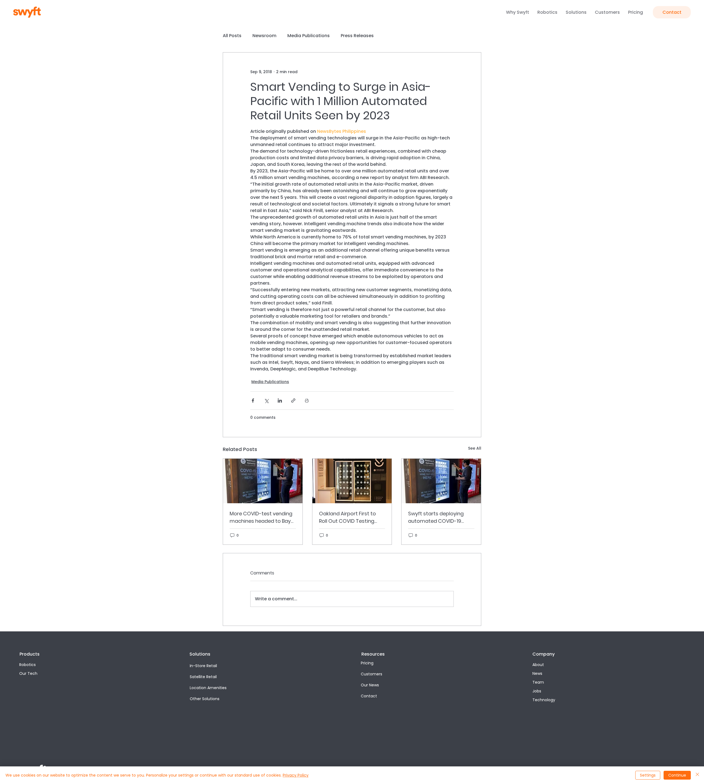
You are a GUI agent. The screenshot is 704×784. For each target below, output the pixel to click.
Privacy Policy (296, 775)
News (537, 673)
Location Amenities (208, 688)
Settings (648, 775)
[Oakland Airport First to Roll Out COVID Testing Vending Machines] (352, 481)
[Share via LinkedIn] (279, 400)
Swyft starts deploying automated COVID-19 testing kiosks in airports (438, 517)
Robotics (27, 664)
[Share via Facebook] (252, 400)
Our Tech (28, 673)
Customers (371, 674)
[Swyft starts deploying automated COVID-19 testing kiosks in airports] (441, 481)
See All (474, 448)
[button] (517, 12)
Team (538, 682)
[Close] (697, 775)
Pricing (367, 663)
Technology (543, 700)
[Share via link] (293, 400)
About (538, 664)
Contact (369, 696)
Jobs (536, 691)
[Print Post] (306, 400)
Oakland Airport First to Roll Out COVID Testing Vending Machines (347, 517)
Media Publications (308, 36)
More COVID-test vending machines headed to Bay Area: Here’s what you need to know (263, 517)
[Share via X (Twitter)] (266, 400)
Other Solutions (204, 699)
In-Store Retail (203, 666)
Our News (370, 685)
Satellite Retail (203, 677)
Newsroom (264, 36)
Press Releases (357, 36)
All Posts (232, 36)
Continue (677, 775)
